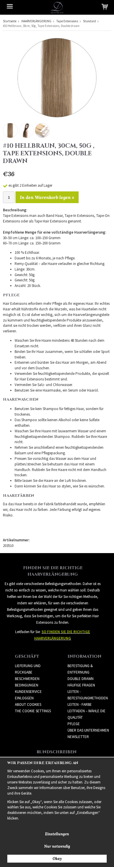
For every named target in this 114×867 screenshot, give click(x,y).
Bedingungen (26, 685)
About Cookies (28, 704)
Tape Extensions (67, 21)
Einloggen (24, 698)
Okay (57, 858)
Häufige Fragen (81, 685)
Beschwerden (27, 678)
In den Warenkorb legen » (47, 197)
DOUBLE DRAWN (81, 678)
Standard (89, 21)
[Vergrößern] (57, 77)
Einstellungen (57, 834)
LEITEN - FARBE (80, 704)
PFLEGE (74, 723)
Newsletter (78, 736)
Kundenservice (28, 691)
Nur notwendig (57, 846)
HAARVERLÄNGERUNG (36, 21)
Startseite (9, 21)
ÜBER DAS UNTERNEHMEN (88, 730)
